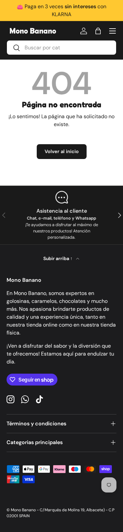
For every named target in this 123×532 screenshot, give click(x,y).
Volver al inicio (62, 151)
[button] (98, 31)
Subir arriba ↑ (58, 258)
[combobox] (61, 47)
